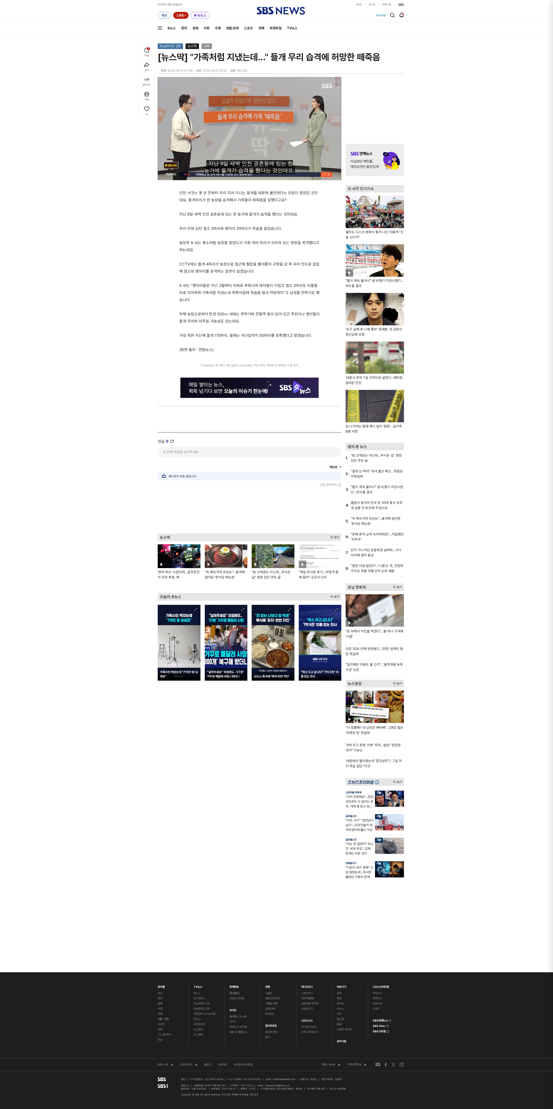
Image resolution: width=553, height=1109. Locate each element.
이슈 (160, 1039)
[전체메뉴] (160, 28)
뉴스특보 (198, 1034)
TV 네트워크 (164, 1034)
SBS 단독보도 (272, 998)
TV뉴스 (292, 28)
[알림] (401, 15)
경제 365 (270, 1008)
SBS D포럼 (379, 1030)
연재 (267, 985)
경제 (195, 28)
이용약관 (222, 1064)
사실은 (268, 993)
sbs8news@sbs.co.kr (284, 1079)
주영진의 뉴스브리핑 (204, 1013)
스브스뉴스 (307, 1019)
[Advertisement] (249, 510)
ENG (359, 4)
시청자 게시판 (344, 1029)
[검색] (392, 15)
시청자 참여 (189, 1065)
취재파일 (276, 28)
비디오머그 (307, 985)
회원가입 (386, 4)
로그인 (372, 4)
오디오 (233, 1009)
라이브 (340, 1003)
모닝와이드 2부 (170, 46)
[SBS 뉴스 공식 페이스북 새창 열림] (386, 1064)
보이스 (233, 1021)
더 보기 (333, 536)
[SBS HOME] (401, 4)
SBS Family (331, 1065)
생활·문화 (232, 28)
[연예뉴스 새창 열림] (375, 160)
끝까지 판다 (271, 1032)
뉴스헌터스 (199, 998)
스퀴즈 (376, 1008)
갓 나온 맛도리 (308, 1026)
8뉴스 (171, 28)
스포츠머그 (307, 993)
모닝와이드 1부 (202, 1003)
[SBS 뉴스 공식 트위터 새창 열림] (393, 1064)
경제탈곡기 (351, 863)
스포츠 (248, 28)
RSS (339, 1024)
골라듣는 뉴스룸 (237, 1016)
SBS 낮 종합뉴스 (238, 1032)
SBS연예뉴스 (380, 1020)
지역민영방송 (357, 1065)
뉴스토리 (198, 1029)
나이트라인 (199, 1024)
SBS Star (379, 1025)
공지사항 (341, 1041)
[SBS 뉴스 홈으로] (281, 11)
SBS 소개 (165, 1065)
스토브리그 (307, 1008)
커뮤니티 (377, 1003)
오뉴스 (197, 1019)
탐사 (267, 1037)
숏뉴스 (340, 1008)
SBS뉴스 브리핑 (238, 1026)
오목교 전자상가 (309, 1032)
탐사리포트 (271, 1024)
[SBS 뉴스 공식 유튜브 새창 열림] (378, 1064)
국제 (218, 28)
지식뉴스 (377, 993)
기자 (339, 1013)
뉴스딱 (192, 46)
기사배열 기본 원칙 (316, 1088)
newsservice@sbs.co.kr (277, 1085)
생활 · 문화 (163, 1019)
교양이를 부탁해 (353, 792)
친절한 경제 (271, 1003)
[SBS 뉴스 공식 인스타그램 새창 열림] (401, 1064)
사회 (206, 28)
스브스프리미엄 (381, 985)
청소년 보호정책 (338, 1088)
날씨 (339, 993)
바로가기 (341, 985)
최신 (160, 993)
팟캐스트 (377, 998)
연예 (261, 28)
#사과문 (381, 15)
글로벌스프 (351, 816)
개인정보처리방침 (243, 1064)
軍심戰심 (234, 993)
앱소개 (340, 1019)
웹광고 (207, 1064)
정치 (184, 28)
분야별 (161, 985)
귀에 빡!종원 (307, 998)
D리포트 (269, 1013)
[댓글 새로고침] (172, 441)
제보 (339, 998)
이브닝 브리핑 (236, 998)
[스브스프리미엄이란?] (378, 782)
